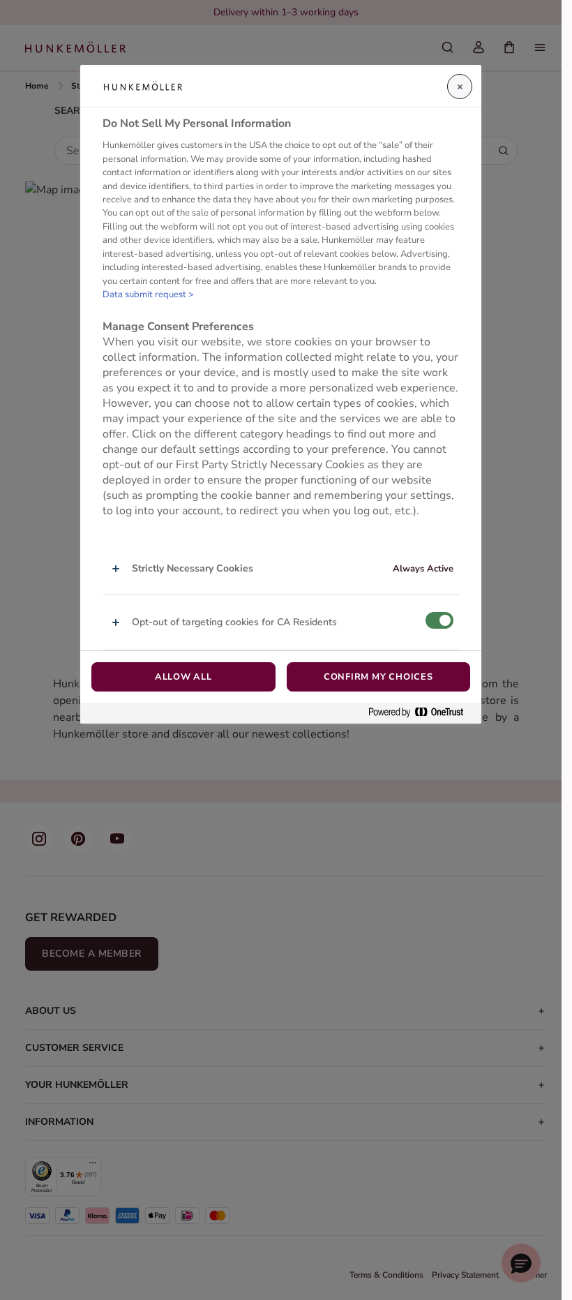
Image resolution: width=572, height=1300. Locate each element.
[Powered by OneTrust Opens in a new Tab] (421, 713)
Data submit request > (148, 294)
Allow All (183, 677)
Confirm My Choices (378, 677)
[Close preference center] (460, 86)
